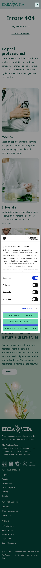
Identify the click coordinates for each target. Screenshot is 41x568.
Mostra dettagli (28, 308)
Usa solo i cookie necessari (20, 328)
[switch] (35, 285)
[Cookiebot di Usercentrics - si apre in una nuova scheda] (28, 238)
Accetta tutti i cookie (20, 315)
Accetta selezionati (20, 322)
